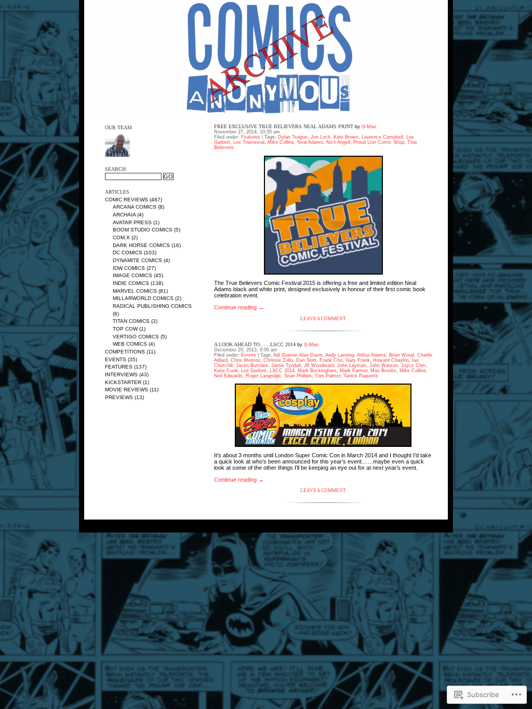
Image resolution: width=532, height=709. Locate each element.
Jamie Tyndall (286, 365)
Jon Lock (320, 137)
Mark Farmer (353, 370)
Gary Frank (357, 360)
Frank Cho (331, 360)
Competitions (125, 351)
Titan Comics (131, 321)
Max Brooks (383, 370)
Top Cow (125, 329)
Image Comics (132, 275)
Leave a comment (323, 318)
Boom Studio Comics (142, 230)
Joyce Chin (413, 365)
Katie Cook (226, 370)
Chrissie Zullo (278, 360)
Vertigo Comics (136, 336)
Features (118, 367)
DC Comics (127, 252)
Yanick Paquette (360, 375)
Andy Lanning (339, 355)
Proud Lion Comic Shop (378, 142)
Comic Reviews (126, 199)
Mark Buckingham (317, 370)
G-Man (369, 126)
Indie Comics (131, 283)
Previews (119, 397)
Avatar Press (132, 222)
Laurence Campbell (382, 137)
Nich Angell (338, 142)
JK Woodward (319, 365)
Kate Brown (346, 137)
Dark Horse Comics (141, 245)
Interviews (121, 374)
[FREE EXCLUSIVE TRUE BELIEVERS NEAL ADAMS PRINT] (323, 215)
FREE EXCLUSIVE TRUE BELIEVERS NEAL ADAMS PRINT (283, 126)
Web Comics (130, 344)
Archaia (124, 214)
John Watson (383, 365)
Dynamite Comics (137, 260)
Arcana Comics (134, 207)
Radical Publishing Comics (152, 306)
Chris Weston (245, 360)
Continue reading (239, 307)
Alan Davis (311, 355)
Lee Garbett (254, 370)
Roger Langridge (263, 375)
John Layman (351, 365)
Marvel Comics (135, 291)
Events (115, 359)
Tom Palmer (327, 375)
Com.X (121, 237)
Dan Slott (306, 360)
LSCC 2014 (282, 370)
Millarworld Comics (143, 298)
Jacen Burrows (252, 365)
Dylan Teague (293, 137)
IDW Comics (129, 268)
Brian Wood (401, 355)
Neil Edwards (228, 375)
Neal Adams (310, 142)
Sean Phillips (298, 375)
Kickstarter (123, 382)
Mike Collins (281, 142)
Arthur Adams (371, 355)
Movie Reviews (126, 389)
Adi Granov (285, 355)
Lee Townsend (248, 142)
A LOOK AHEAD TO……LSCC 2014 (255, 344)
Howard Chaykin (391, 360)
